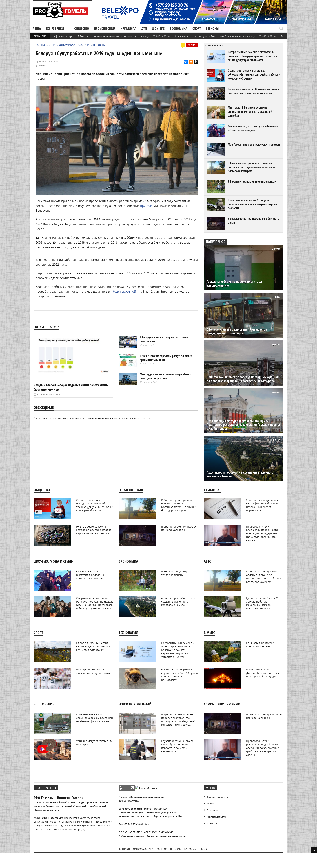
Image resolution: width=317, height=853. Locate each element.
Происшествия (105, 28)
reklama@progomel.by (155, 808)
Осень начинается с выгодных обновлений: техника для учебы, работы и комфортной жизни (254, 74)
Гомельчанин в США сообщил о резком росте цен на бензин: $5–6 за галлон (94, 718)
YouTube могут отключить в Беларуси (94, 742)
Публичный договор (131, 836)
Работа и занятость (90, 45)
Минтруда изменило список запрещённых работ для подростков (166, 376)
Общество (81, 28)
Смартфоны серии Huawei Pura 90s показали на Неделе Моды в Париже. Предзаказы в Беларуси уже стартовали (94, 603)
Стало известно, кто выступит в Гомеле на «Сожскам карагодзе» (211, 36)
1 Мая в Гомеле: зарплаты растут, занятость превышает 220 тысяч (166, 358)
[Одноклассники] (191, 62)
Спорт (196, 28)
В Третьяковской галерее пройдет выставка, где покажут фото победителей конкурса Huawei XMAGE (178, 720)
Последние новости (215, 45)
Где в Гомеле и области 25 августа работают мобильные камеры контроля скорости (252, 204)
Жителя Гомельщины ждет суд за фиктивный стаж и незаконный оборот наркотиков (263, 505)
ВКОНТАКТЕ (124, 848)
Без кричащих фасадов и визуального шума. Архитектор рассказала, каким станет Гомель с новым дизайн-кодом (243, 424)
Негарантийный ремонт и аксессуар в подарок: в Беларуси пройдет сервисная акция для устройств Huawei (252, 56)
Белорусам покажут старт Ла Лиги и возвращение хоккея (94, 671)
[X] (196, 62)
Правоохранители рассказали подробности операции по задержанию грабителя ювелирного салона (263, 533)
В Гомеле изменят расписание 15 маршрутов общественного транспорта (237, 331)
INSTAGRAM (190, 848)
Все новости (45, 45)
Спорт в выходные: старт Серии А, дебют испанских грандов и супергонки (93, 646)
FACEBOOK (161, 848)
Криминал (128, 28)
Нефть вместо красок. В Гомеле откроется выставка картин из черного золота (97, 36)
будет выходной (124, 292)
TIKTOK (203, 848)
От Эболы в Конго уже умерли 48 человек (260, 644)
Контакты (212, 823)
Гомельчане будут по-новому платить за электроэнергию (234, 283)
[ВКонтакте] (186, 62)
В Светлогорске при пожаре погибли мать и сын (253, 221)
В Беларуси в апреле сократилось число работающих (164, 339)
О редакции (213, 810)
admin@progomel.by (170, 816)
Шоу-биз (158, 28)
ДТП (144, 28)
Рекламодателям (216, 816)
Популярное (215, 241)
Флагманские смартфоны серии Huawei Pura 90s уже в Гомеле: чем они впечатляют (179, 675)
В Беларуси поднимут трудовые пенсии (252, 182)
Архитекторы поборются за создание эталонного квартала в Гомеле (240, 474)
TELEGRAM (175, 848)
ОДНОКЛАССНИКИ (143, 848)
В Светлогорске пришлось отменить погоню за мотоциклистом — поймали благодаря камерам (252, 167)
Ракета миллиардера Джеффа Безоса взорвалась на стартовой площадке (263, 673)
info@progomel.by (129, 800)
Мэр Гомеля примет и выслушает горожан (254, 145)
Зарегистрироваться (218, 797)
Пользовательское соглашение (166, 836)
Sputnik (42, 65)
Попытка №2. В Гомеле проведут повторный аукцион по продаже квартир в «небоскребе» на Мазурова (243, 379)
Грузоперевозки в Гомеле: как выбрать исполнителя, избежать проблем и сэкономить (178, 746)
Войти (210, 803)
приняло (146, 206)
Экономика (178, 28)
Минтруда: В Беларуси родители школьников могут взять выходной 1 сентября (251, 111)
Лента (37, 28)
